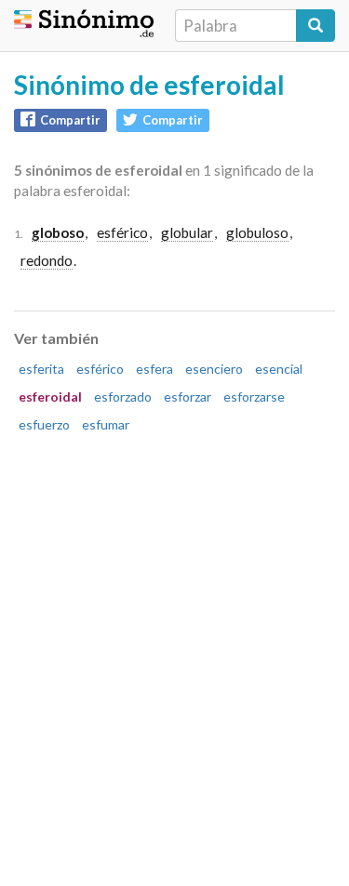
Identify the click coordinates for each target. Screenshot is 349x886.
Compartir (70, 119)
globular (187, 232)
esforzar (187, 396)
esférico (122, 232)
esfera (154, 369)
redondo (46, 260)
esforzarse (254, 396)
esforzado (123, 396)
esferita (41, 369)
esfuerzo (44, 424)
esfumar (105, 424)
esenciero (214, 369)
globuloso (257, 232)
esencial (278, 369)
